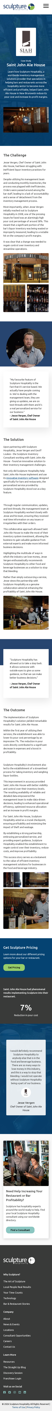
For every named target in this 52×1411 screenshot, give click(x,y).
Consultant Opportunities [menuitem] (17, 1335)
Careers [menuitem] (7, 1341)
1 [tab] (26, 1118)
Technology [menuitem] (9, 1298)
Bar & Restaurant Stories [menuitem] (16, 1303)
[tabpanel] (26, 1077)
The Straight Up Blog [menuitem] (14, 1367)
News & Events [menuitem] (11, 1324)
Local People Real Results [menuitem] (17, 1287)
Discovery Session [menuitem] (13, 1373)
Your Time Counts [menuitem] (13, 1292)
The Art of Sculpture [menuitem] (14, 1281)
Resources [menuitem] (9, 1361)
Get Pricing (14, 967)
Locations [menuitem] (8, 1330)
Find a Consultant (20, 1230)
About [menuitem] (6, 1318)
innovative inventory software (22, 478)
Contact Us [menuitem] (9, 1346)
